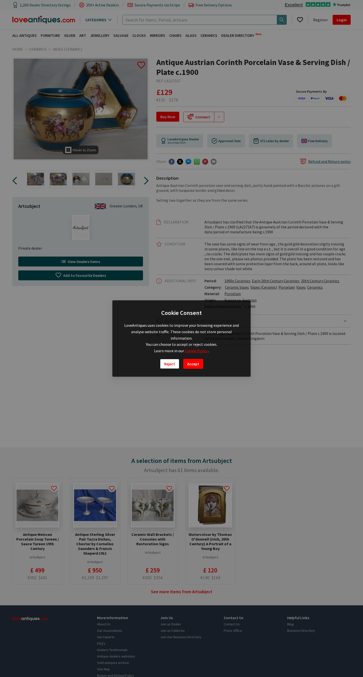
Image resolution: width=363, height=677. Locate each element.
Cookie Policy (196, 350)
